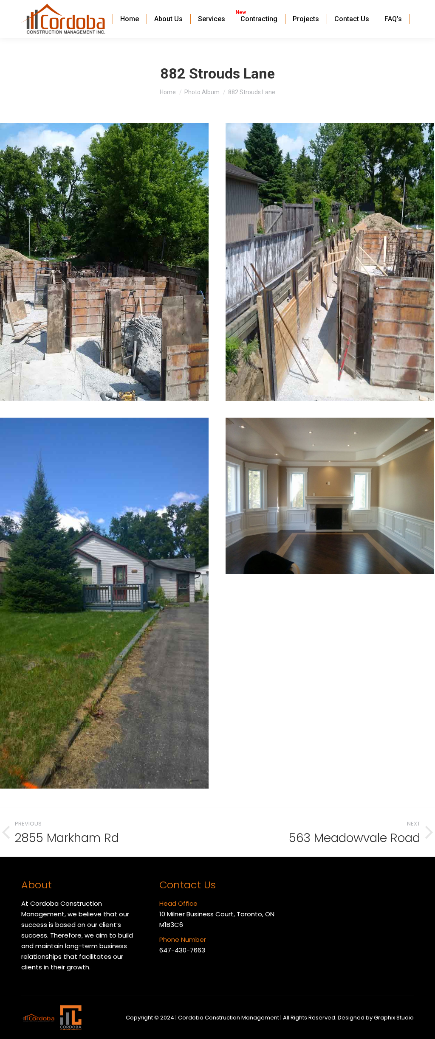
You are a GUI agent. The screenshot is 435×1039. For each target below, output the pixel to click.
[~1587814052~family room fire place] (330, 496)
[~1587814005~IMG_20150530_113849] (330, 262)
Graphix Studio (394, 1018)
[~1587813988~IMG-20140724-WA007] (104, 603)
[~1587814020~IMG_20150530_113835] (104, 262)
